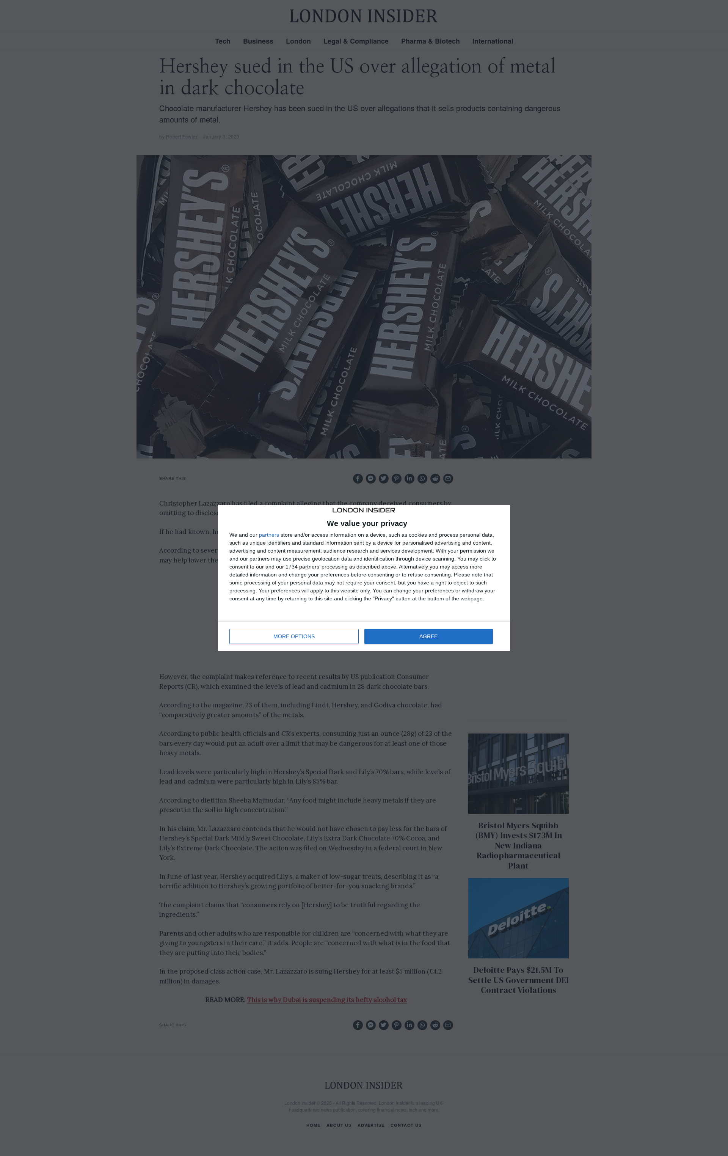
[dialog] (364, 578)
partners (269, 534)
